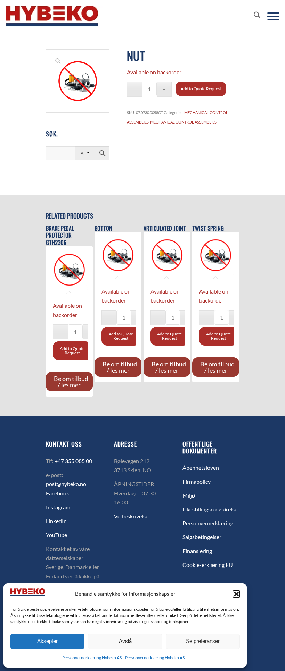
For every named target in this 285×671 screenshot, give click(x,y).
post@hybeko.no (66, 484)
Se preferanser (203, 641)
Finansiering (197, 550)
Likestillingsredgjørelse (209, 509)
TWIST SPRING (208, 228)
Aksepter (47, 641)
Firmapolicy (196, 481)
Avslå (125, 641)
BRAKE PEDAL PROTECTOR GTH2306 (60, 235)
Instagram (58, 507)
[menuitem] (253, 16)
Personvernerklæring (207, 523)
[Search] (253, 16)
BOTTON (103, 228)
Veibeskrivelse (131, 516)
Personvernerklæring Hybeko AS (92, 657)
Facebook (57, 493)
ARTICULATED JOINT (165, 228)
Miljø (188, 495)
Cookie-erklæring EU (207, 564)
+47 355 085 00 (73, 461)
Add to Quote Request (201, 88)
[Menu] (269, 16)
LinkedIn (56, 521)
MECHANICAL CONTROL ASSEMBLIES (183, 122)
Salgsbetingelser (201, 537)
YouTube (56, 535)
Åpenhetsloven (200, 467)
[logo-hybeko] (65, 16)
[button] (236, 594)
